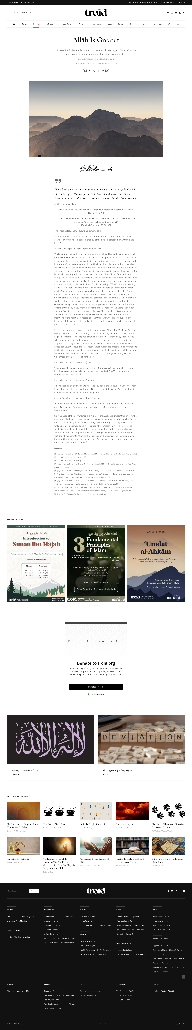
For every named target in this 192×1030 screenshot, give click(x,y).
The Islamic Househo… (52, 1004)
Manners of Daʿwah (161, 921)
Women (10, 984)
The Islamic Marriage (52, 995)
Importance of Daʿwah (161, 916)
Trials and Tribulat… (51, 929)
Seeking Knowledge (124, 943)
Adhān (119, 916)
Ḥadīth (83, 934)
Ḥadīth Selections (104, 950)
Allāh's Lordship (91, 59)
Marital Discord (69, 1004)
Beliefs (106, 59)
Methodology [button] (51, 24)
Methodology (49, 910)
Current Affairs (178, 959)
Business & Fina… (160, 950)
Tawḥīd (112, 59)
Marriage (47, 984)
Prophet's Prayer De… (124, 921)
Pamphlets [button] (157, 24)
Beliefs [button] (36, 24)
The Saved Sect (67, 916)
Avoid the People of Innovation (93, 824)
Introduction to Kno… (124, 950)
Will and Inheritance (88, 995)
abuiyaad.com (133, 2)
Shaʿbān (140, 929)
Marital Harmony (68, 995)
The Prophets (121, 991)
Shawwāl (129, 934)
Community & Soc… (160, 954)
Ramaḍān (120, 934)
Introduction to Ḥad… (88, 946)
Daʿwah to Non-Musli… (162, 929)
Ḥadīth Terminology (88, 950)
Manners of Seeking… (124, 954)
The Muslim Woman (15, 991)
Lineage (98, 991)
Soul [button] (110, 24)
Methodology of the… (52, 938)
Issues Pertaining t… (124, 925)
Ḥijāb (27, 991)
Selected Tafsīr (105, 925)
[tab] (89, 605)
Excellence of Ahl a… (88, 941)
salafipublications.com (161, 2)
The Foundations (13, 916)
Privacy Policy (104, 1024)
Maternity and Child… (52, 1000)
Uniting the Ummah (51, 934)
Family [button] (121, 24)
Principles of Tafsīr (87, 921)
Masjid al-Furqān (159, 991)
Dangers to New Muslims (17, 921)
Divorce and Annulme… (53, 1008)
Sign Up (34, 891)
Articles (100, 59)
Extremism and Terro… (161, 967)
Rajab (133, 929)
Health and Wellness (161, 972)
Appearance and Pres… (162, 946)
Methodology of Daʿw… (162, 925)
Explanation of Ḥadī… (88, 954)
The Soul (17, 937)
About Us (171, 991)
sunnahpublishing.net (177, 2)
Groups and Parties (51, 943)
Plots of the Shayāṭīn (125, 824)
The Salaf (132, 991)
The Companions (123, 1000)
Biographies (121, 984)
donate (9, 2)
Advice (9, 937)
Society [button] (133, 24)
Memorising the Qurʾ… (89, 925)
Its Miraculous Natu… (88, 916)
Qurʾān (83, 910)
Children (84, 984)
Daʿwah (156, 910)
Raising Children (86, 991)
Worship (120, 910)
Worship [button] (82, 24)
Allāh (83, 59)
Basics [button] (24, 24)
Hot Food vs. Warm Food (54, 824)
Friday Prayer (139, 925)
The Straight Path (29, 916)
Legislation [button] (67, 24)
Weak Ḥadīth (103, 954)
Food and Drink (178, 967)
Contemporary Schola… (125, 995)
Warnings (27, 937)
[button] (8, 12)
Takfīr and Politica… (67, 943)
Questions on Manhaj (52, 925)
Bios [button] (144, 24)
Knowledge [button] (96, 24)
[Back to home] (96, 12)
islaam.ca (16, 2)
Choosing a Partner (51, 991)
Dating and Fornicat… (161, 963)
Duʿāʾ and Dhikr (122, 929)
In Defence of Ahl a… (52, 916)
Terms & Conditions (89, 1024)
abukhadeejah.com (146, 2)
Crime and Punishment (162, 959)
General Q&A (140, 954)
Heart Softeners (14, 930)
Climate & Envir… (175, 950)
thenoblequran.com (27, 2)
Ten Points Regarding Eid (18, 859)
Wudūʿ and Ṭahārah (131, 916)
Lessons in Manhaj (51, 921)
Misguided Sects (68, 938)
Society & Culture (160, 939)
